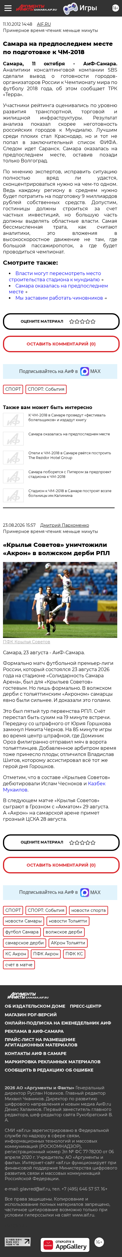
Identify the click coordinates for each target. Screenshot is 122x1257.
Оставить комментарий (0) (61, 344)
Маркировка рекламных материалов (52, 1061)
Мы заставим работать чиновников (59, 298)
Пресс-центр (85, 1006)
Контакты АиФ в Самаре (35, 1053)
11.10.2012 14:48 (17, 24)
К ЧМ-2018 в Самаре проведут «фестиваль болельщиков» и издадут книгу (67, 417)
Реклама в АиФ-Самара (34, 1031)
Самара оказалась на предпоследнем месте (69, 434)
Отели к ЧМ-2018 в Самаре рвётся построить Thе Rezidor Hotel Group (69, 455)
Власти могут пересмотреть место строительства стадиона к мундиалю (55, 276)
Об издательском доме (35, 1006)
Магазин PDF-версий (31, 1014)
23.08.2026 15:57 (19, 525)
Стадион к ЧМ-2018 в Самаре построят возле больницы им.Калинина (69, 493)
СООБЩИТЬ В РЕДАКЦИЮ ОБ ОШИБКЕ (49, 1070)
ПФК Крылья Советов (26, 641)
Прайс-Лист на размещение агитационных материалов (41, 1042)
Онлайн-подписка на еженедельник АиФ (58, 1023)
